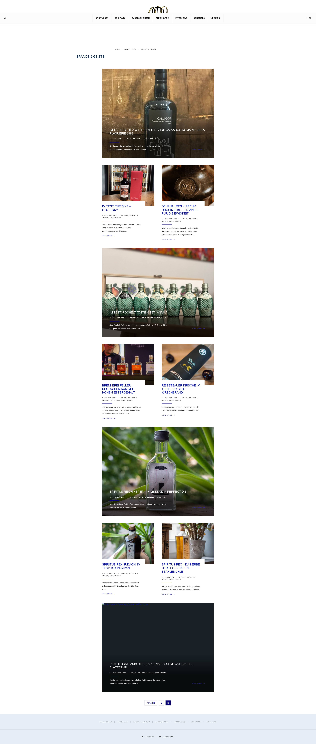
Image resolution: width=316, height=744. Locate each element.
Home (117, 49)
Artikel (128, 139)
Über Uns (215, 18)
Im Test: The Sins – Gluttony (116, 208)
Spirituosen (102, 18)
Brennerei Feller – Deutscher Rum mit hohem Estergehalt (118, 389)
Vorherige (151, 703)
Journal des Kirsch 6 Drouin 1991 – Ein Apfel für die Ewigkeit (180, 210)
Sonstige (154, 139)
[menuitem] (101, 18)
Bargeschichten (141, 18)
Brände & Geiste (141, 139)
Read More (199, 149)
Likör (112, 400)
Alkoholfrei (162, 18)
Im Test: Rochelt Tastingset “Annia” (138, 312)
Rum (118, 400)
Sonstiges (199, 18)
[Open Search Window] (5, 18)
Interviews (181, 18)
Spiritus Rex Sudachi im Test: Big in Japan (121, 566)
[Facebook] (306, 18)
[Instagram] (310, 18)
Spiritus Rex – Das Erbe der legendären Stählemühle (181, 568)
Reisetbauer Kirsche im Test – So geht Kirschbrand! (181, 389)
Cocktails (120, 18)
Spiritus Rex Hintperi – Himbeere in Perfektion (147, 491)
